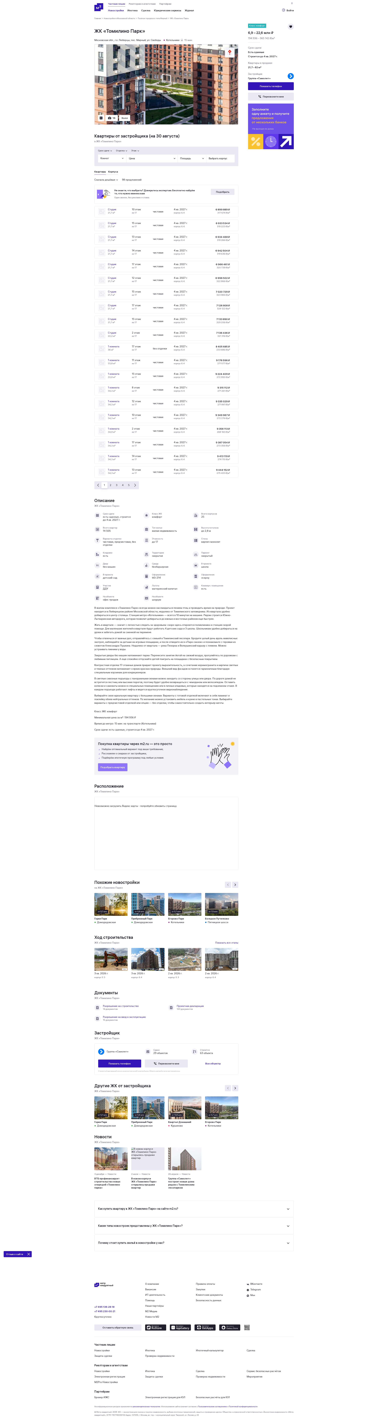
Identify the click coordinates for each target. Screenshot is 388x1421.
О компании (152, 1283)
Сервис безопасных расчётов (264, 1371)
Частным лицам (116, 3)
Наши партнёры (154, 1305)
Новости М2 (152, 1316)
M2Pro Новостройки (106, 1382)
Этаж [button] (133, 150)
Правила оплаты (205, 1283)
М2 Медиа (151, 1311)
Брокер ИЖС (101, 1397)
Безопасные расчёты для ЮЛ (213, 1397)
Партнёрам (165, 3)
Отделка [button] (120, 150)
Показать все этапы (226, 942)
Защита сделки (103, 1356)
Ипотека (150, 1350)
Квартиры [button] (100, 171)
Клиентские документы (209, 1294)
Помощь (150, 1300)
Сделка (251, 1350)
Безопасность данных (208, 1300)
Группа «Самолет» (259, 78)
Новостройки (102, 1350)
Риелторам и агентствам (142, 3)
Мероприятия (254, 1376)
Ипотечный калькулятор (210, 1350)
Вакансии (150, 1289)
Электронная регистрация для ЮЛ (165, 1397)
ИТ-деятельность (155, 1294)
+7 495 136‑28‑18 (104, 1306)
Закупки (200, 1289)
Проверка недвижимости (159, 1356)
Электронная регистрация (109, 1376)
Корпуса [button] (113, 171)
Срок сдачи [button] (103, 150)
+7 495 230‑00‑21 (104, 1311)
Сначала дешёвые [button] (104, 179)
